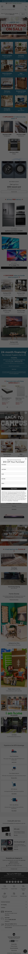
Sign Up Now (14, 488)
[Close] (25, 458)
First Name (3, 464)
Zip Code (3, 478)
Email (2, 474)
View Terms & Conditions (12, 493)
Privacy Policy (9, 500)
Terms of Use (15, 500)
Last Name (3, 469)
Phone (2, 483)
